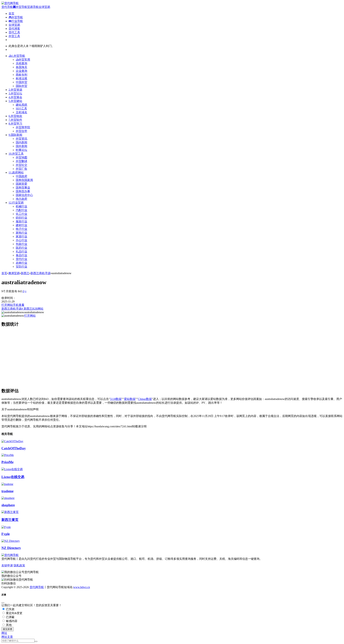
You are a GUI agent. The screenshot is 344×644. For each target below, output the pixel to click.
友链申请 (7, 565)
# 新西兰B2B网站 (32, 308)
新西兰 (25, 273)
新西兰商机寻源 (40, 273)
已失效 (10, 609)
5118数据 (115, 398)
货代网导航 (37, 587)
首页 (4, 273)
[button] (4, 633)
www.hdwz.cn (81, 587)
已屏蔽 (10, 617)
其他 (8, 624)
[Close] (2, 602)
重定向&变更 (13, 613)
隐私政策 (19, 565)
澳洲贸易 (14, 273)
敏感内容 (11, 620)
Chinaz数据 (145, 398)
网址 (4, 636)
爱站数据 (129, 398)
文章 (10, 636)
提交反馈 (7, 629)
